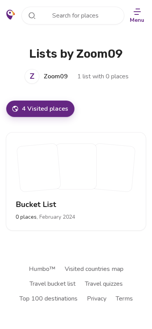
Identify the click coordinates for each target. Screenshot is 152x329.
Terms (124, 298)
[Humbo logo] (10, 15)
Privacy (96, 298)
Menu (137, 20)
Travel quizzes (104, 283)
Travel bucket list (53, 283)
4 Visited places (45, 108)
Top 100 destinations (48, 298)
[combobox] (73, 15)
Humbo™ (42, 269)
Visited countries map (94, 269)
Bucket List (36, 204)
